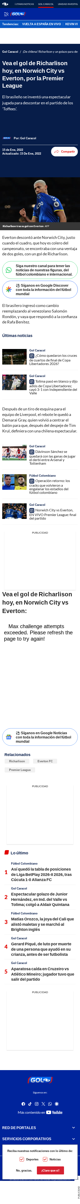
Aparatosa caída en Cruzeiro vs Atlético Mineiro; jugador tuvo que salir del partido (42, 974)
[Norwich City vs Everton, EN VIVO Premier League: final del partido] (14, 511)
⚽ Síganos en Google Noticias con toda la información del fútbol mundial (43, 737)
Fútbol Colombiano (42, 475)
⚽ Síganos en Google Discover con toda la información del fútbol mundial (43, 289)
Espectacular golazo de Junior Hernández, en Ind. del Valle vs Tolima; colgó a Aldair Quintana (40, 899)
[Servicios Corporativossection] (74, 1139)
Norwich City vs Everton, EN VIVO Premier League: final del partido (52, 514)
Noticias (55, 1159)
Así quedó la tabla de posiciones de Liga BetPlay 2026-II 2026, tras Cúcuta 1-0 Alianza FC (41, 874)
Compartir (68, 151)
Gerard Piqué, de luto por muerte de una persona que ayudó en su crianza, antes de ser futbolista (41, 949)
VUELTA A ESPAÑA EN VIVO (41, 24)
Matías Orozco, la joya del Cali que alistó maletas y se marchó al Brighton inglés (42, 924)
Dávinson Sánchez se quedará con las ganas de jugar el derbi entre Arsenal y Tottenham (52, 457)
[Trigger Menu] (6, 14)
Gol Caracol (46, 4)
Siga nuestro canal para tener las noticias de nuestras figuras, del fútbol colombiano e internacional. (44, 270)
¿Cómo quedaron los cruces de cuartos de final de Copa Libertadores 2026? (53, 359)
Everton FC (45, 761)
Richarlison (17, 761)
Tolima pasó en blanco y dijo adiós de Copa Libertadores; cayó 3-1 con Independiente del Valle (53, 387)
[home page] (5, 4)
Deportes (32, 1159)
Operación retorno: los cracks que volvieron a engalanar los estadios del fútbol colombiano (49, 487)
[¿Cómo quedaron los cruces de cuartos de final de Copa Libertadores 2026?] (14, 357)
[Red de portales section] (74, 1128)
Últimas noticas (24, 4)
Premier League (20, 770)
